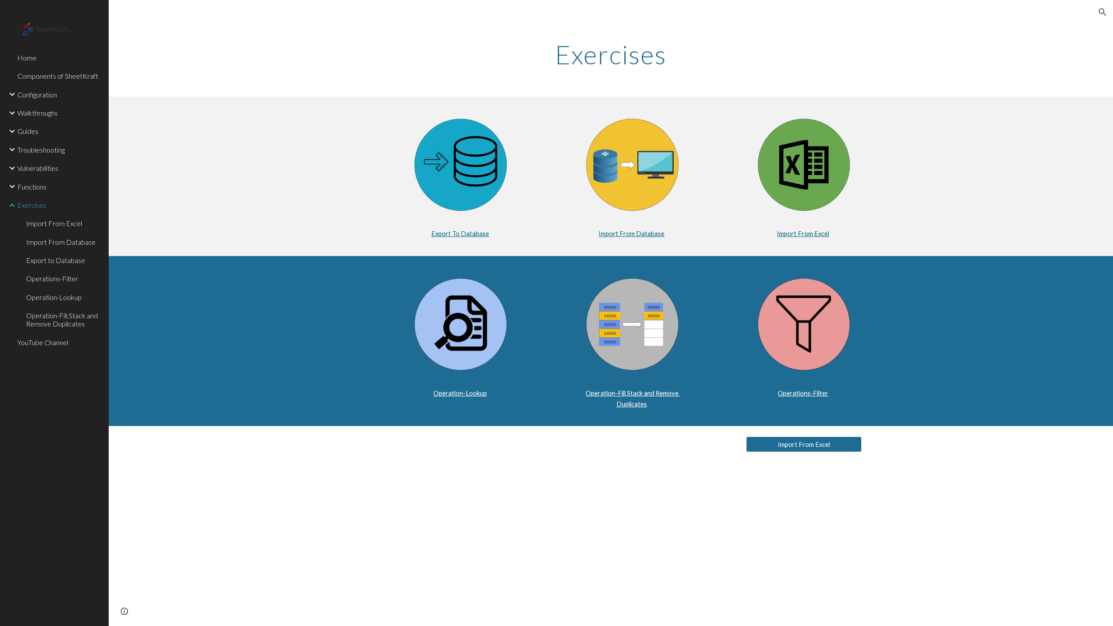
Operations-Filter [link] (52, 278)
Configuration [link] (37, 94)
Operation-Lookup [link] (54, 297)
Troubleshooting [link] (41, 150)
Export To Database (460, 233)
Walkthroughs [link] (37, 113)
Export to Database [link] (55, 260)
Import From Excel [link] (54, 223)
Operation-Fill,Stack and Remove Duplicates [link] (62, 319)
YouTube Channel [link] (42, 342)
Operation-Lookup (460, 393)
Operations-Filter (803, 393)
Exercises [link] (31, 205)
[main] (611, 54)
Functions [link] (32, 187)
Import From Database (631, 233)
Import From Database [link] (61, 242)
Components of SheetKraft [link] (57, 76)
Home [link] (27, 57)
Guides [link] (27, 131)
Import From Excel (803, 233)
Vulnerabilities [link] (37, 168)
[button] (1102, 12)
